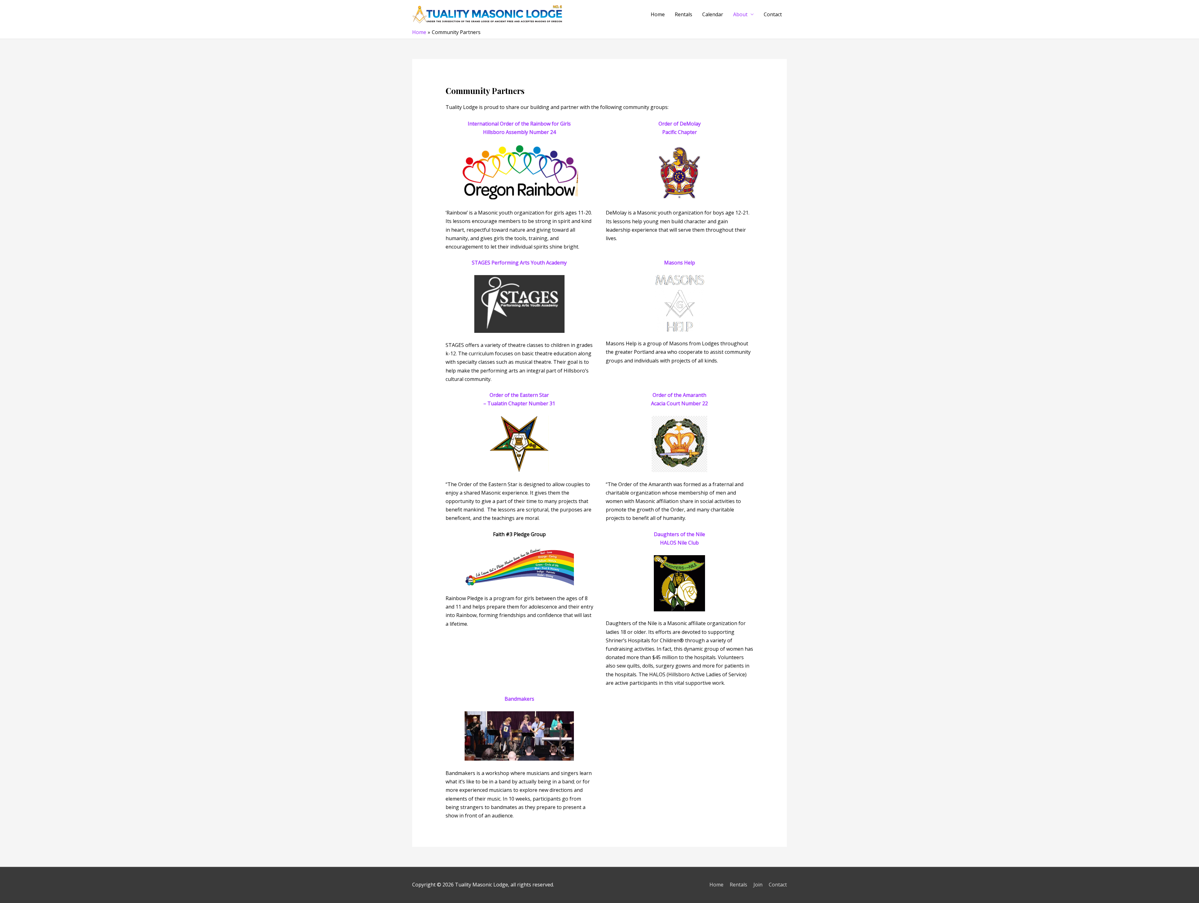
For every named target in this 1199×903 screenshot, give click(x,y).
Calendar (712, 14)
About (740, 14)
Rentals (683, 14)
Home (658, 14)
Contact (773, 14)
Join (757, 884)
